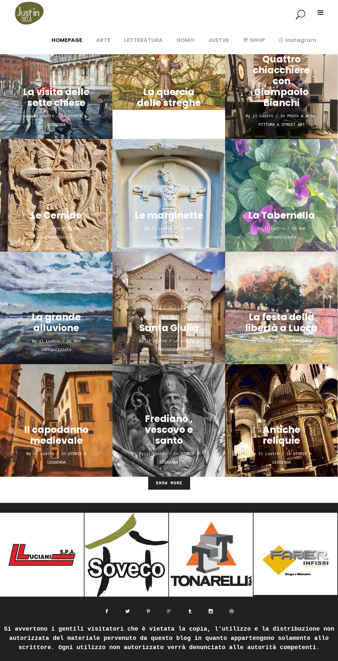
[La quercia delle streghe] (169, 82)
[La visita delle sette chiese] (56, 82)
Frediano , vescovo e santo (169, 429)
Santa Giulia (169, 328)
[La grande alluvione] (56, 308)
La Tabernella (281, 215)
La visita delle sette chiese (56, 97)
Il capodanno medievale (56, 435)
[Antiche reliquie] (281, 420)
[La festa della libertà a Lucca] (281, 308)
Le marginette (169, 215)
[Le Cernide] (56, 195)
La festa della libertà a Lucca (281, 322)
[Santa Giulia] (169, 308)
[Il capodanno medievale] (56, 420)
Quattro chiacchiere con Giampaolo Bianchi (281, 81)
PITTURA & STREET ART (281, 124)
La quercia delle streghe (169, 97)
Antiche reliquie (281, 435)
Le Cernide (56, 215)
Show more (169, 483)
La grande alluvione (56, 322)
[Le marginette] (169, 195)
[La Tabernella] (281, 195)
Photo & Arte (301, 116)
